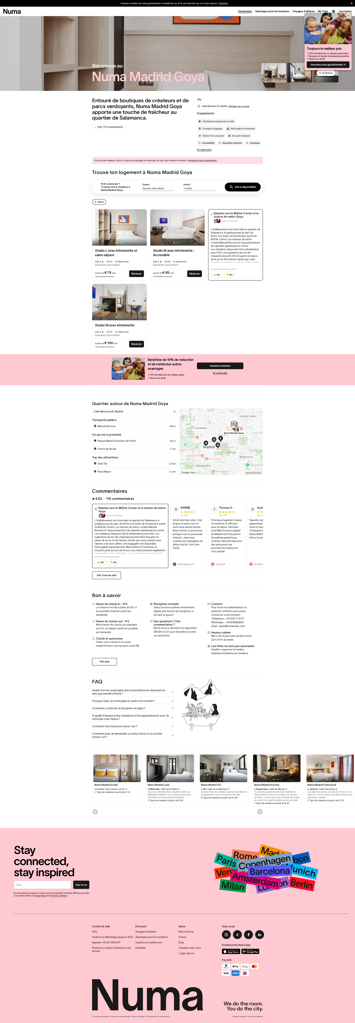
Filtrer (101, 202)
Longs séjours (186, 953)
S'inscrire (223, 3)
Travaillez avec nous (190, 948)
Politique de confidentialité (120, 1016)
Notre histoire (186, 931)
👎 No (229, 274)
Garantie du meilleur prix (148, 942)
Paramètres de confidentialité (158, 1016)
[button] (158, 187)
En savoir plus (204, 149)
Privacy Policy (40, 896)
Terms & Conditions (58, 896)
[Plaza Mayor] (206, 444)
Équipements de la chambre (107, 265)
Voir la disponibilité (245, 187)
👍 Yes (216, 274)
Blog (181, 942)
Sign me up (81, 885)
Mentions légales (138, 1016)
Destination (245, 11)
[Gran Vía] (214, 440)
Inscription (345, 11)
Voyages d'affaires (304, 11)
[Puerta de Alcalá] (221, 439)
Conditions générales (100, 1016)
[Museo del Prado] (218, 446)
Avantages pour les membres (272, 11)
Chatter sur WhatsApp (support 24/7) (112, 937)
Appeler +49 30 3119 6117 (106, 942)
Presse (182, 937)
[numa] (12, 11)
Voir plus (105, 661)
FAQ (94, 931)
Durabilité (140, 948)
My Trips (323, 11)
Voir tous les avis (106, 575)
